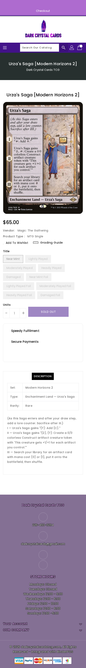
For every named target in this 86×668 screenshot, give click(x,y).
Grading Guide (51, 243)
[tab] (43, 376)
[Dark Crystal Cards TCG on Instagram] (47, 5)
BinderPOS (65, 651)
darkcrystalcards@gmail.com (43, 544)
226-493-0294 (43, 525)
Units (7, 304)
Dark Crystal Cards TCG (43, 70)
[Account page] (72, 48)
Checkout (43, 11)
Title (6, 251)
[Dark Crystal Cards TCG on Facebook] (39, 5)
